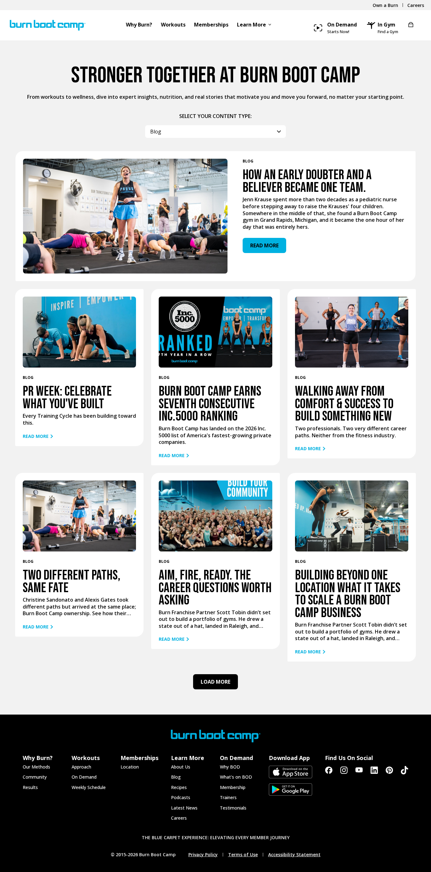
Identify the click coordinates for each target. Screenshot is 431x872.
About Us (180, 767)
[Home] (45, 25)
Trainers (228, 797)
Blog (176, 777)
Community (35, 777)
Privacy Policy (203, 854)
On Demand (84, 777)
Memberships (211, 25)
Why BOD (230, 767)
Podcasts (180, 797)
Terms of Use (243, 854)
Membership (232, 787)
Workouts (173, 25)
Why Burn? (139, 25)
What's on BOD (236, 777)
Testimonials (233, 808)
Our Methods (36, 767)
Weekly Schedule (89, 787)
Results (30, 787)
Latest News (184, 808)
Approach (81, 767)
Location (130, 767)
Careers (179, 818)
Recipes (179, 787)
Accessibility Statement (294, 854)
